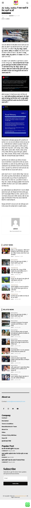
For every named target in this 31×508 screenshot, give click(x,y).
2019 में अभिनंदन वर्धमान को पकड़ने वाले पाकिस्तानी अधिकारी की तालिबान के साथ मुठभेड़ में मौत (20, 333)
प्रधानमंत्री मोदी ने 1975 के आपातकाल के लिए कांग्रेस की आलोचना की (20, 350)
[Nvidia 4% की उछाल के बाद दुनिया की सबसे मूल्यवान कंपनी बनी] (6, 279)
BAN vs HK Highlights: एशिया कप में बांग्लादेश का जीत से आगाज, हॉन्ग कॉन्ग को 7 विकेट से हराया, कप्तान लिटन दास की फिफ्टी (20, 252)
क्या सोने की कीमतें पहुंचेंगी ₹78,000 (10, 448)
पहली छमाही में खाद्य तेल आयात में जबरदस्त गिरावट (13, 460)
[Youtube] (18, 409)
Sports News (14, 248)
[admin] (3, 19)
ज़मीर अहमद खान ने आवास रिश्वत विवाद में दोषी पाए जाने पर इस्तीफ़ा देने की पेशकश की (20, 368)
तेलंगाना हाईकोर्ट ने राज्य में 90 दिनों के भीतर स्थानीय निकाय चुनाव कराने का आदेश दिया (19, 288)
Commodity (5, 450)
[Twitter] (13, 23)
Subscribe (15, 483)
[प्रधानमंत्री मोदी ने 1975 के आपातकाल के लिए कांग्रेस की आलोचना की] (6, 351)
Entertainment (14, 267)
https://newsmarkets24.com (15, 231)
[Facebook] (9, 23)
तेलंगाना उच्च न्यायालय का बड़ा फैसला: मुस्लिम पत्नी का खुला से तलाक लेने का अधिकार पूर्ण (19, 342)
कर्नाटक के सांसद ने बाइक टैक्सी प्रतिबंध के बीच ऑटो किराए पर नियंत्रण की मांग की (20, 359)
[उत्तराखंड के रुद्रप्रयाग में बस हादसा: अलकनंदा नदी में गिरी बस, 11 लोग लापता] (6, 323)
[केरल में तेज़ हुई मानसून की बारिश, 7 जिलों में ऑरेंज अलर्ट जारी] (6, 262)
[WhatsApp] (20, 23)
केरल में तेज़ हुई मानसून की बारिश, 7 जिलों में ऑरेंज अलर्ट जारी (19, 262)
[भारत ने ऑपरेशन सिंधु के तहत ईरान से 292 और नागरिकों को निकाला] (6, 377)
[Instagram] (8, 409)
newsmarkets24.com (20, 496)
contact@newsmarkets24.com (16, 401)
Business (13, 276)
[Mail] (13, 409)
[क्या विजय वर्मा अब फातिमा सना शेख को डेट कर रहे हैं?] (6, 297)
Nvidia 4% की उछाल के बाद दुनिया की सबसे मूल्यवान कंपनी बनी (20, 279)
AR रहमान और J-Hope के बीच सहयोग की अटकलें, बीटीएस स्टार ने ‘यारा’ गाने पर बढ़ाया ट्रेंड (19, 271)
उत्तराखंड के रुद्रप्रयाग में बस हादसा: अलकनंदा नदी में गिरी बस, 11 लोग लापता (19, 324)
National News (6, 13)
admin (8, 18)
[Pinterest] (17, 23)
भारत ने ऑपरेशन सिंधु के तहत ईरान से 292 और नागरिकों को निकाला (19, 377)
